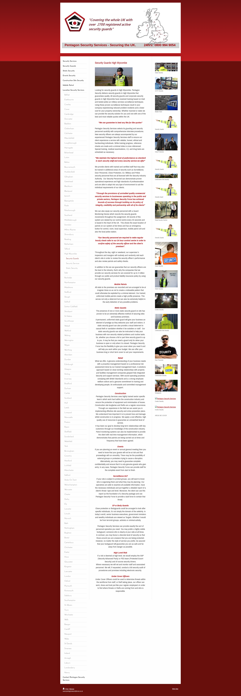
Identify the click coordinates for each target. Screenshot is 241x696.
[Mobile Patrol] (166, 102)
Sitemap (71, 689)
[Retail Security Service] (166, 210)
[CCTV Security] (166, 83)
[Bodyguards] (166, 385)
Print (67, 689)
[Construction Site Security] (166, 176)
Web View (175, 689)
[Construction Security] (166, 369)
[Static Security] (166, 67)
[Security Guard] (166, 189)
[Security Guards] (166, 122)
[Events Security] (166, 300)
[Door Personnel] (166, 347)
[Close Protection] (166, 142)
